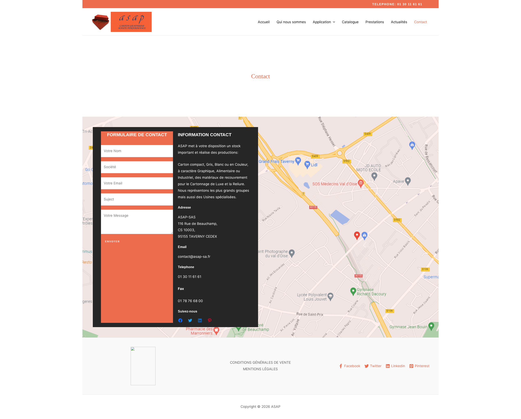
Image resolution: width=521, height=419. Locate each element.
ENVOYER (112, 241)
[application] (333, 22)
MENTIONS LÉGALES (260, 369)
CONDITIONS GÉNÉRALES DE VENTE (260, 362)
